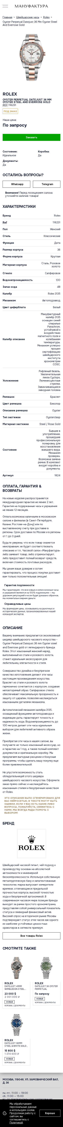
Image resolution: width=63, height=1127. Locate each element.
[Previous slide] (6, 57)
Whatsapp (17, 184)
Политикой (16, 1122)
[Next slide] (56, 57)
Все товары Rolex (31, 935)
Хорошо (50, 1113)
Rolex (10, 94)
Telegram (47, 184)
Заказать (31, 137)
